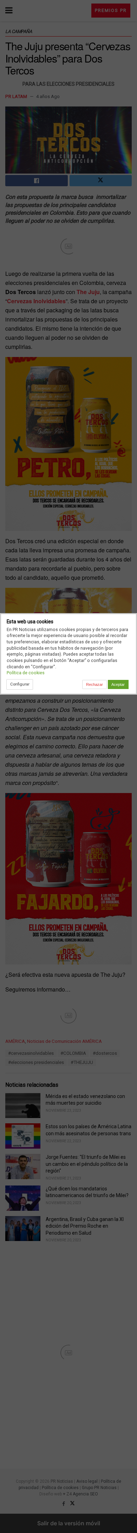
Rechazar (94, 684)
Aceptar (118, 684)
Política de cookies (26, 672)
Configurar (20, 684)
